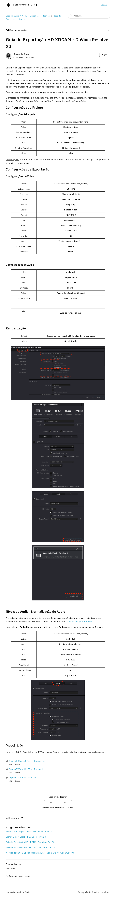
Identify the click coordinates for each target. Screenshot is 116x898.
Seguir (104, 55)
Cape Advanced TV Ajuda (16, 16)
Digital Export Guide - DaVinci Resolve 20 (26, 836)
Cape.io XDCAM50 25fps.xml (22, 777)
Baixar (17, 764)
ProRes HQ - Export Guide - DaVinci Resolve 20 (29, 831)
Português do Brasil (88, 892)
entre (16, 876)
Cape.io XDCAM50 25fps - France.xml (27, 761)
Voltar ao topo (13, 818)
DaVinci (22, 19)
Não (65, 802)
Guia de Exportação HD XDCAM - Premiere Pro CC (30, 842)
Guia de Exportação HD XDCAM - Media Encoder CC (30, 847)
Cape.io (104, 5)
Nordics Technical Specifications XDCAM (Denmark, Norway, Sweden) (40, 852)
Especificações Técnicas (40, 16)
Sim (50, 802)
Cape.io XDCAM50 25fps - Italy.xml (26, 769)
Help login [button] (105, 892)
